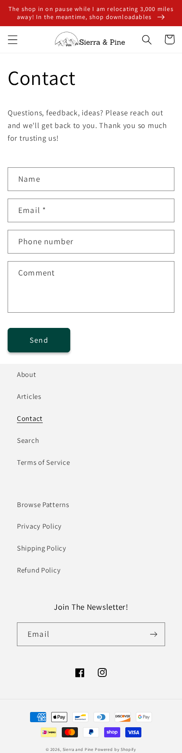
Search (28, 440)
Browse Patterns (43, 504)
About (26, 374)
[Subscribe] (153, 634)
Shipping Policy (41, 548)
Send (39, 340)
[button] (13, 39)
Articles (29, 396)
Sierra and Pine (78, 749)
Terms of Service (43, 462)
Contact (30, 418)
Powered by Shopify (115, 749)
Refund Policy (39, 570)
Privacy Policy (39, 526)
